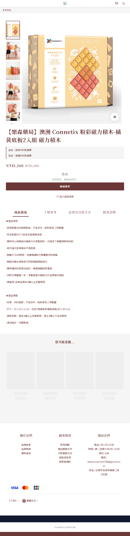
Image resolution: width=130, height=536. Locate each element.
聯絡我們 (65, 186)
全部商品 (7, 9)
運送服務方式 (65, 449)
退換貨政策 (65, 457)
